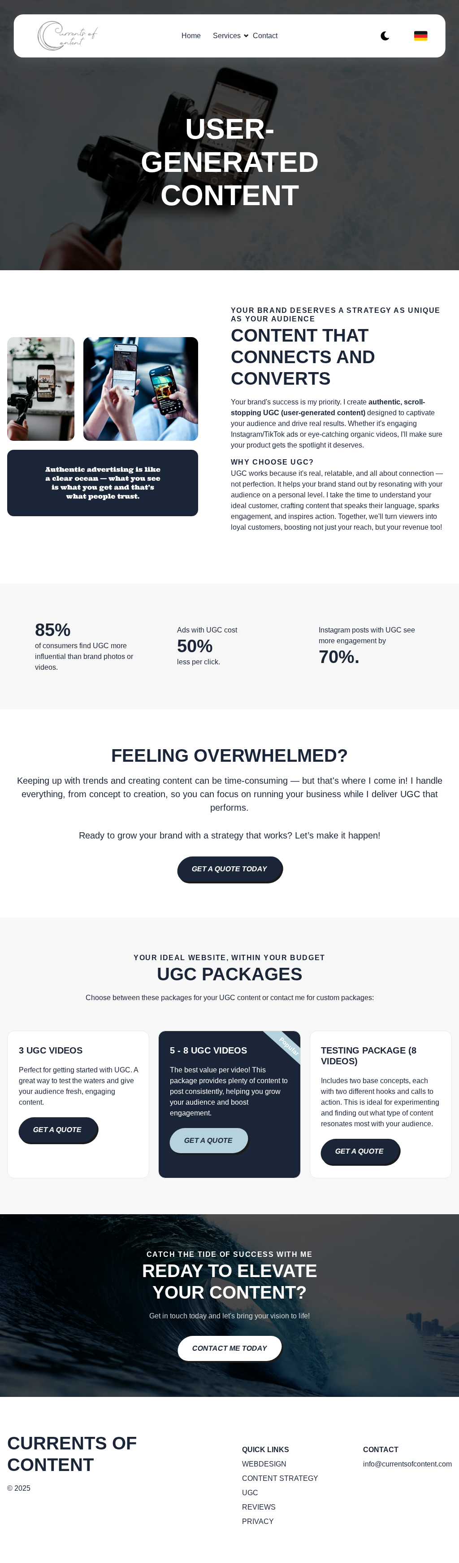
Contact (265, 36)
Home (191, 36)
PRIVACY (258, 1521)
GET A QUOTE (57, 1129)
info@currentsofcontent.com (407, 1464)
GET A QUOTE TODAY (229, 869)
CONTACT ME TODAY (229, 1348)
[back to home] (76, 36)
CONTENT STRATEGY (280, 1478)
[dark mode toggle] (384, 35)
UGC (250, 1493)
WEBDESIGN (264, 1464)
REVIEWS (259, 1507)
